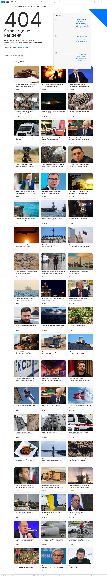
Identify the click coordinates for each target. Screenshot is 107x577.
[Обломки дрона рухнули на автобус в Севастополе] (26, 506)
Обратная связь (94, 575)
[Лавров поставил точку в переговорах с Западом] (80, 506)
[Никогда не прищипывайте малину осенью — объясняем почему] (80, 319)
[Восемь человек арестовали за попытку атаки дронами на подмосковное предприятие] (80, 105)
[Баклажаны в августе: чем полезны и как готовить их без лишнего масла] (26, 453)
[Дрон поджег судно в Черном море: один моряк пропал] (26, 292)
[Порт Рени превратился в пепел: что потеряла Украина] (53, 78)
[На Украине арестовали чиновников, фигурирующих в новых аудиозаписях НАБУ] (53, 426)
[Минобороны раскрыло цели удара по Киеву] (53, 239)
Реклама (14, 575)
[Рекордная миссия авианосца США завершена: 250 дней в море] (80, 479)
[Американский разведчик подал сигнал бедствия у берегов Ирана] (53, 533)
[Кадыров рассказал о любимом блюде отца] (80, 560)
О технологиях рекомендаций (50, 575)
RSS (34, 575)
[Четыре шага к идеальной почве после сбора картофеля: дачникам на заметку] (80, 453)
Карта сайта (102, 575)
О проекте (39, 575)
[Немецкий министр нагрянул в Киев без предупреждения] (53, 185)
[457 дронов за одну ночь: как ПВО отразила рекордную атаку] (80, 185)
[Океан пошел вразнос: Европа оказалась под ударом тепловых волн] (26, 212)
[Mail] (2, 2)
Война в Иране (21, 6)
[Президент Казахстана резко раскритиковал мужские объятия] (53, 560)
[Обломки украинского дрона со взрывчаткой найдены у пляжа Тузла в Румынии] (53, 453)
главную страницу (22, 47)
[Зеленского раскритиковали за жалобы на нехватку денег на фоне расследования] (26, 319)
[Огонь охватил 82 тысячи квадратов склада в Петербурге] (53, 372)
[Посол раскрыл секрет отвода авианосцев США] (53, 212)
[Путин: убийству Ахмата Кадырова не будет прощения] (80, 132)
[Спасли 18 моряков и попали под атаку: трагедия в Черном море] (53, 319)
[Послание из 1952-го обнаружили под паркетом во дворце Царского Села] (26, 266)
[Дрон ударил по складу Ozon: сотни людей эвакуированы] (26, 372)
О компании (8, 575)
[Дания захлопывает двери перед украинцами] (80, 399)
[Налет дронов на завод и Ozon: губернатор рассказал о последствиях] (53, 132)
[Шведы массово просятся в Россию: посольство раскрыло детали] (53, 479)
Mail (3, 575)
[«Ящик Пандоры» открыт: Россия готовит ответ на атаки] (80, 346)
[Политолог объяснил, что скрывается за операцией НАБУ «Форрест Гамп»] (80, 372)
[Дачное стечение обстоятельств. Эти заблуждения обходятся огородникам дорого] (26, 560)
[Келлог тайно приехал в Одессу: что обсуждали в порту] (53, 506)
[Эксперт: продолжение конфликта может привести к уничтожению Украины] (53, 159)
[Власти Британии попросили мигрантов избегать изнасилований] (80, 266)
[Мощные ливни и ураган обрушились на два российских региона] (80, 533)
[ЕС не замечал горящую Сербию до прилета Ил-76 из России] (80, 159)
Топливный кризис (41, 6)
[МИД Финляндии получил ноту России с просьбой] (26, 399)
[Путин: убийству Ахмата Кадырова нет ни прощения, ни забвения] (80, 78)
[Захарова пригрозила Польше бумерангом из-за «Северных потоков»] (80, 239)
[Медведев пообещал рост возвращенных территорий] (26, 479)
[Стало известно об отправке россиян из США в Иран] (26, 239)
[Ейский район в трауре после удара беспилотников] (80, 426)
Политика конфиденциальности (66, 575)
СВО (31, 6)
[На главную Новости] (8, 2)
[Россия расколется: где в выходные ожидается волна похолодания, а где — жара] (26, 159)
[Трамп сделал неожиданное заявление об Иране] (80, 292)
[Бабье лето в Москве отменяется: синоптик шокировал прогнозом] (53, 266)
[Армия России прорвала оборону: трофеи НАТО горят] (53, 105)
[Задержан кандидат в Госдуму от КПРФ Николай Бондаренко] (26, 78)
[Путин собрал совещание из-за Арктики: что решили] (53, 399)
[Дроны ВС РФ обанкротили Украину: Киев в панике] (26, 346)
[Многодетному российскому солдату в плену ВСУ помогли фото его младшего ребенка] (26, 105)
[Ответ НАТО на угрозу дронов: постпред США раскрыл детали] (26, 185)
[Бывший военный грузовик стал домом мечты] (53, 346)
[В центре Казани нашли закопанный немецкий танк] (26, 426)
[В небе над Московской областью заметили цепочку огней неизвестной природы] (53, 292)
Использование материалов (82, 575)
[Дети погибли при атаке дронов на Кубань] (26, 132)
